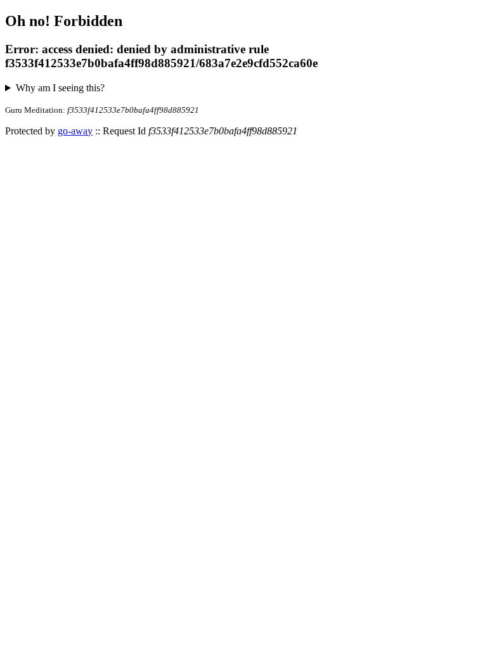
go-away (75, 130)
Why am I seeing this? (60, 87)
